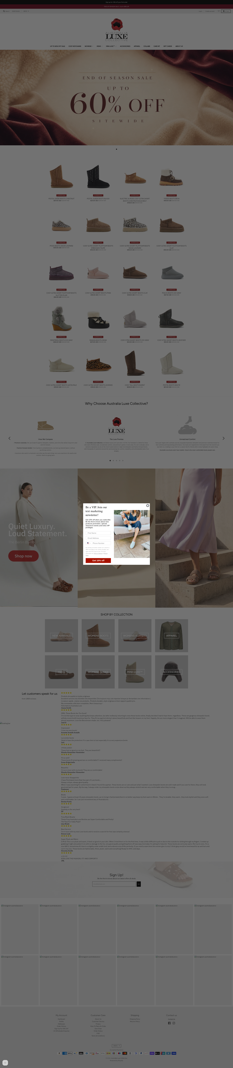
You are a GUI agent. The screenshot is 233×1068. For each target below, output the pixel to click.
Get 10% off (98, 560)
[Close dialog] (147, 505)
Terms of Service (98, 553)
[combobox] (89, 543)
